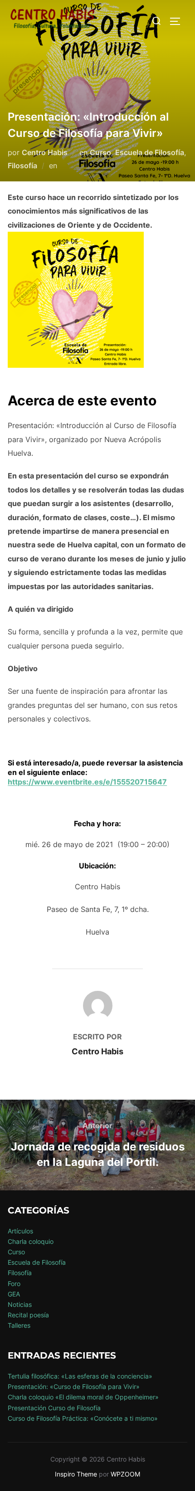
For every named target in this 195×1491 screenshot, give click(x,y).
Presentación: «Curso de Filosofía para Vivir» (74, 1386)
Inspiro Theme (76, 1474)
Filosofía (22, 165)
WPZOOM (125, 1474)
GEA (14, 1294)
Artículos (20, 1231)
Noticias (20, 1304)
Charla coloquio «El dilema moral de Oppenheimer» (83, 1397)
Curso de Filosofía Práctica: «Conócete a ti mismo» (83, 1418)
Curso (100, 152)
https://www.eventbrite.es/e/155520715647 (87, 781)
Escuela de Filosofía (149, 152)
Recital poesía (28, 1315)
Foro (14, 1283)
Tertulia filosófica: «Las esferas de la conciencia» (80, 1376)
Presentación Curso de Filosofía (54, 1408)
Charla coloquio (31, 1241)
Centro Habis (45, 152)
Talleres (19, 1325)
